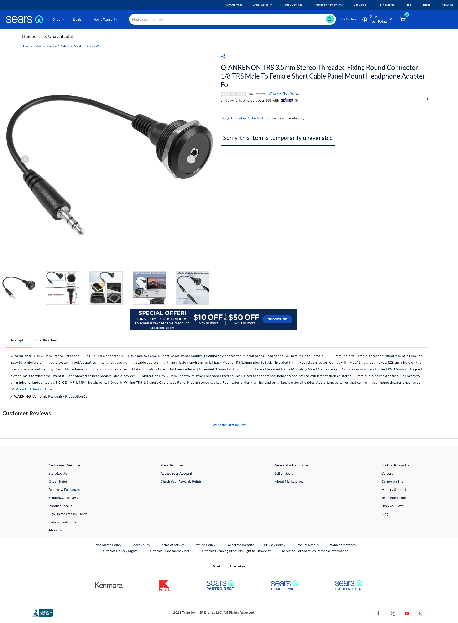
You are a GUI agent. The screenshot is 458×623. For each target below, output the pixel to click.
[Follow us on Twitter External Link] (392, 613)
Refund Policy (205, 545)
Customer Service (64, 465)
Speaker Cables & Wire (88, 46)
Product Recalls (60, 506)
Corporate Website (240, 545)
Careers (387, 473)
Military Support (393, 489)
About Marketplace (289, 481)
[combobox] (232, 19)
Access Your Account (176, 473)
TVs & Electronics (45, 46)
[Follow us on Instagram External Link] (421, 613)
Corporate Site (392, 481)
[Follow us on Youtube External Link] (407, 613)
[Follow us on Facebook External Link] (378, 613)
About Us (55, 530)
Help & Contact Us (62, 522)
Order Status (58, 481)
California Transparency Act (168, 551)
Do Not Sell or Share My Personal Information (315, 551)
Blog (384, 514)
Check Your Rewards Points (181, 481)
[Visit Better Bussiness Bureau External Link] (42, 612)
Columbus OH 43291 (247, 118)
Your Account (173, 465)
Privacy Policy (274, 545)
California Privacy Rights (118, 551)
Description (19, 340)
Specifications (47, 340)
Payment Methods (342, 545)
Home (25, 46)
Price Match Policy (107, 545)
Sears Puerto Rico (394, 498)
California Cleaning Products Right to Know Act (235, 551)
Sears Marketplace (291, 465)
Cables (65, 46)
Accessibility (140, 545)
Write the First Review (284, 93)
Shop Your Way (392, 506)
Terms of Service (172, 545)
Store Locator (59, 473)
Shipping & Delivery (63, 498)
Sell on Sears (284, 473)
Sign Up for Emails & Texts (68, 514)
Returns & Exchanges (64, 489)
